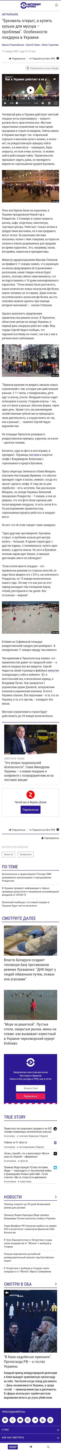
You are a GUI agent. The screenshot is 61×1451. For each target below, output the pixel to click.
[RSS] (43, 1420)
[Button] (17, 58)
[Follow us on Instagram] (28, 1420)
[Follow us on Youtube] (20, 1420)
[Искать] (48, 1447)
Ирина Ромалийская (13, 44)
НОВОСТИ (13, 1197)
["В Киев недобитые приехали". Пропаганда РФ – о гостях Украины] (30, 1321)
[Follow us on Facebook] (5, 1420)
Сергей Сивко (33, 44)
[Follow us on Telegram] (35, 1420)
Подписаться (31, 809)
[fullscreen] (56, 103)
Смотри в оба (18, 1284)
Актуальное (10, 14)
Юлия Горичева (50, 44)
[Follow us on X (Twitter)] (12, 1420)
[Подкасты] (50, 1420)
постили (34, 455)
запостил (53, 670)
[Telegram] (31, 1447)
